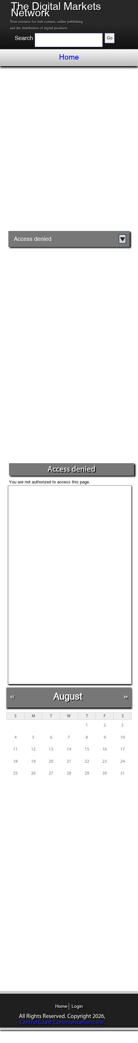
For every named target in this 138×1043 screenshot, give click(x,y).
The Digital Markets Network (56, 9)
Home (69, 57)
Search (24, 38)
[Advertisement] (69, 151)
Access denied (32, 238)
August (67, 696)
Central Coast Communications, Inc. (62, 1023)
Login (77, 1006)
